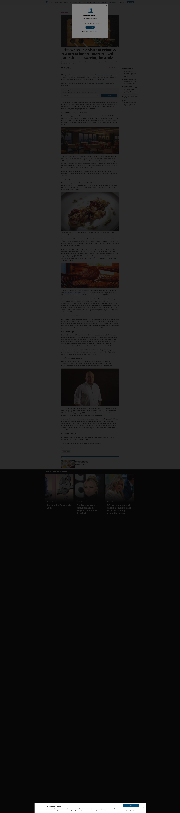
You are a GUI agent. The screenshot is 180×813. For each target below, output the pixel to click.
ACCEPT (131, 805)
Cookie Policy (102, 810)
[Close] (143, 807)
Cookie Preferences (131, 810)
